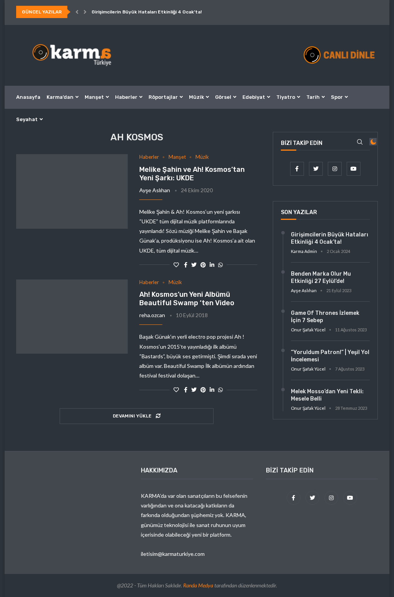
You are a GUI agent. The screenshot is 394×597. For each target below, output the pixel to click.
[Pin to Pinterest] (203, 264)
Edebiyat (253, 97)
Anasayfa (28, 97)
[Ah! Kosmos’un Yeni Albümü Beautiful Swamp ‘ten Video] (72, 316)
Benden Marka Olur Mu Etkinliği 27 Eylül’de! (321, 278)
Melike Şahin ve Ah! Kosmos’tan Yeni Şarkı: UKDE (192, 173)
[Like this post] (176, 264)
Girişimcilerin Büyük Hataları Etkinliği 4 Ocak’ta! (147, 12)
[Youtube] (353, 168)
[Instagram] (335, 168)
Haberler (126, 97)
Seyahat (27, 119)
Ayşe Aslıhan (154, 190)
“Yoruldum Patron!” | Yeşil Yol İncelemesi (330, 356)
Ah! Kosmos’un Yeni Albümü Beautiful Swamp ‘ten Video (186, 298)
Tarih (313, 97)
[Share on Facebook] (185, 264)
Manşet (94, 97)
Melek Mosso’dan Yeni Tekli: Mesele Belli (327, 395)
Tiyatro (285, 97)
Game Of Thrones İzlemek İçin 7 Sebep (325, 317)
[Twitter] (316, 168)
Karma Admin (304, 251)
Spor (337, 97)
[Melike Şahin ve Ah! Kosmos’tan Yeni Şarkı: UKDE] (72, 191)
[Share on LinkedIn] (212, 264)
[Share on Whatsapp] (220, 264)
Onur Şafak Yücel (308, 329)
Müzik (196, 97)
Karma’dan (60, 97)
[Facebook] (297, 168)
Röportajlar (163, 97)
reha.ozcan (152, 315)
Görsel (223, 97)
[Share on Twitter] (194, 264)
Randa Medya (198, 585)
